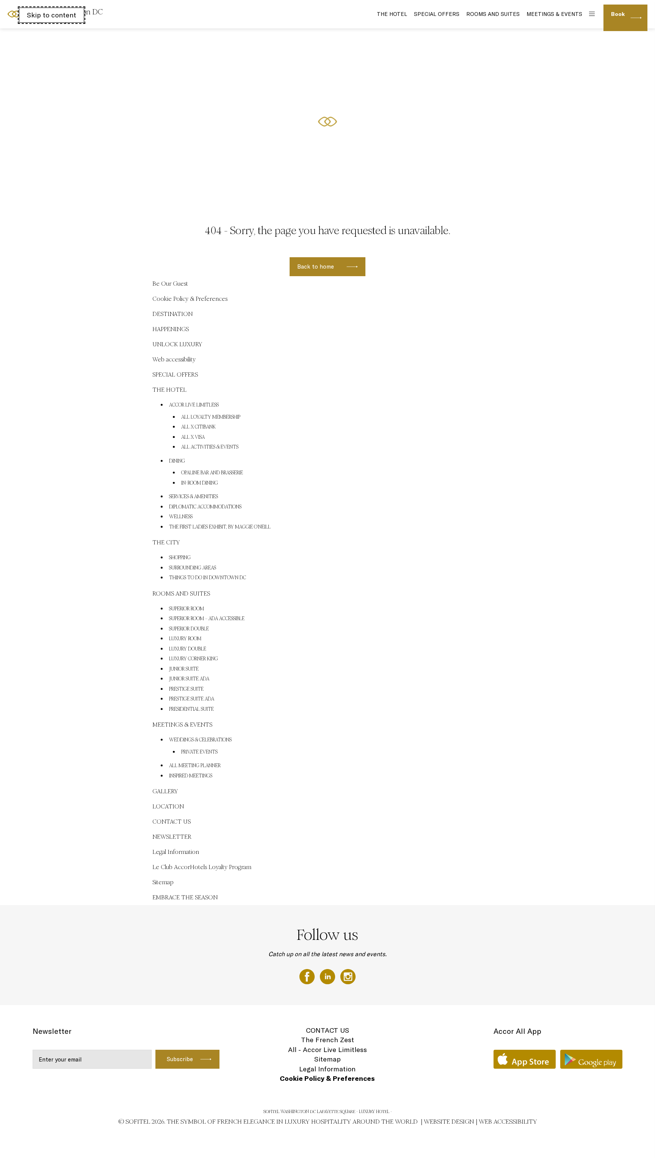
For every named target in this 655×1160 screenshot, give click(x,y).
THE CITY (166, 542)
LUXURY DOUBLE (187, 649)
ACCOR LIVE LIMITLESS (194, 405)
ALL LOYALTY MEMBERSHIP (210, 417)
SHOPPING (180, 558)
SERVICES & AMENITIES (193, 497)
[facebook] (308, 976)
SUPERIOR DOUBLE (189, 629)
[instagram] (347, 976)
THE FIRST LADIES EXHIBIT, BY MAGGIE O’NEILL (220, 527)
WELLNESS (181, 517)
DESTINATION (172, 313)
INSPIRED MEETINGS (190, 776)
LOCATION (168, 806)
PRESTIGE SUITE (186, 689)
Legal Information (175, 851)
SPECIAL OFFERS (436, 14)
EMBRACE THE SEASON (185, 897)
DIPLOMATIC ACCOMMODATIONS (205, 507)
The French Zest (327, 1039)
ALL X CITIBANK (198, 427)
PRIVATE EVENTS (199, 752)
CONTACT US (171, 821)
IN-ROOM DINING (199, 483)
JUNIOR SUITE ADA (189, 679)
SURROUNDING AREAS (192, 568)
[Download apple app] (525, 1059)
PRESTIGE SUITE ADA (191, 699)
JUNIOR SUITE (184, 669)
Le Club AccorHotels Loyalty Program (201, 867)
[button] (640, 190)
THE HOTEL (392, 14)
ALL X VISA (193, 437)
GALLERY (165, 791)
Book (618, 14)
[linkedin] (328, 976)
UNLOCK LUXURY (177, 344)
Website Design (449, 1122)
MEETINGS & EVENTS (554, 14)
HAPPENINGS (170, 329)
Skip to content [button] (51, 15)
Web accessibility (174, 359)
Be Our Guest (170, 283)
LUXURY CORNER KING (193, 659)
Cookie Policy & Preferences (189, 298)
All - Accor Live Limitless (327, 1049)
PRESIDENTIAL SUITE (191, 709)
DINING (177, 461)
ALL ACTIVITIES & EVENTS (209, 447)
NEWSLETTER (171, 836)
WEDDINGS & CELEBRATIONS (200, 740)
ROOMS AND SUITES (493, 14)
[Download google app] (591, 1059)
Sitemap (163, 882)
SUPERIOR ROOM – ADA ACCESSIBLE (206, 619)
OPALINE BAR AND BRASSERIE (212, 473)
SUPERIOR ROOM (186, 609)
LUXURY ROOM (185, 639)
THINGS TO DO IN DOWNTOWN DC (207, 578)
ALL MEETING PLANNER (195, 766)
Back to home (315, 266)
